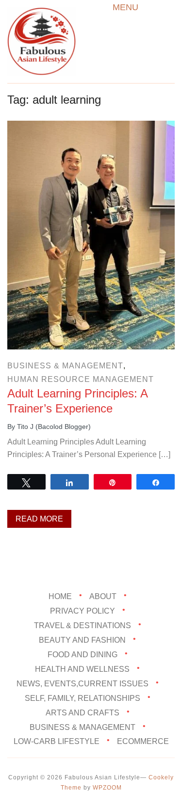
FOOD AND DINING (82, 654)
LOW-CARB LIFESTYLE (56, 741)
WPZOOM (107, 787)
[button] (125, 7)
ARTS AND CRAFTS (82, 712)
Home (60, 596)
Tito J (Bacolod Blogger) (54, 426)
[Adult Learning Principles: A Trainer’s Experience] (91, 127)
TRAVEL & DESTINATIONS (82, 625)
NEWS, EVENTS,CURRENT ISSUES (83, 684)
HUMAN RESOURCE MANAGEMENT (80, 379)
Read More (39, 519)
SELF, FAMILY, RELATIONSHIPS (82, 698)
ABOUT (102, 596)
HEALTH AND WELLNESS (82, 669)
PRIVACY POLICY (82, 611)
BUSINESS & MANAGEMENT (65, 366)
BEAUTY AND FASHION (82, 640)
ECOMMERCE (143, 741)
